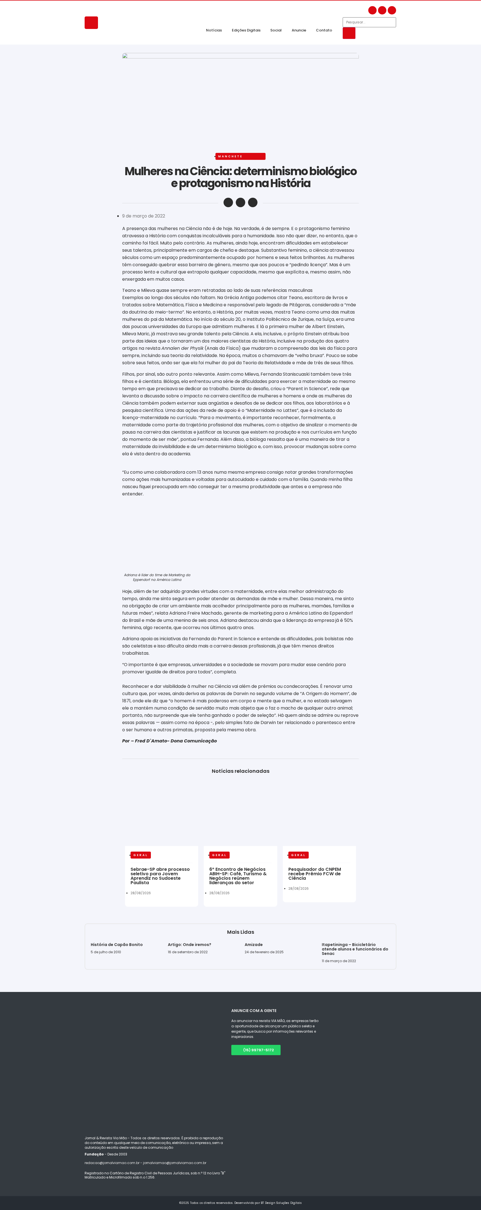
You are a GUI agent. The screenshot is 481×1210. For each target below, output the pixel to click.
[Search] (349, 33)
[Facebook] (372, 10)
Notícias (214, 30)
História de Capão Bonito (117, 944)
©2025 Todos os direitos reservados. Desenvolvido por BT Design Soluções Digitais (240, 1203)
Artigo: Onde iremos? (190, 944)
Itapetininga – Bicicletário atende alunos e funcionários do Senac (355, 949)
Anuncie (299, 30)
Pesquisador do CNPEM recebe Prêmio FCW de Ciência (314, 873)
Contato (324, 30)
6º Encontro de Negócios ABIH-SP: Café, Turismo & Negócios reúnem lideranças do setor (238, 876)
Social (276, 30)
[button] (228, 202)
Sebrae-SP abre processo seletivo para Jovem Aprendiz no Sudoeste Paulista (160, 876)
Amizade (254, 944)
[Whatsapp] (392, 10)
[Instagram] (382, 10)
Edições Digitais (246, 30)
